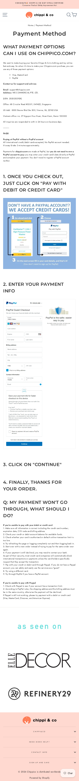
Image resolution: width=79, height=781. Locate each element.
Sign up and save (39, 762)
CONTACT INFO (39, 752)
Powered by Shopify (39, 778)
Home (30, 25)
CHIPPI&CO (39, 731)
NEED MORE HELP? (39, 742)
